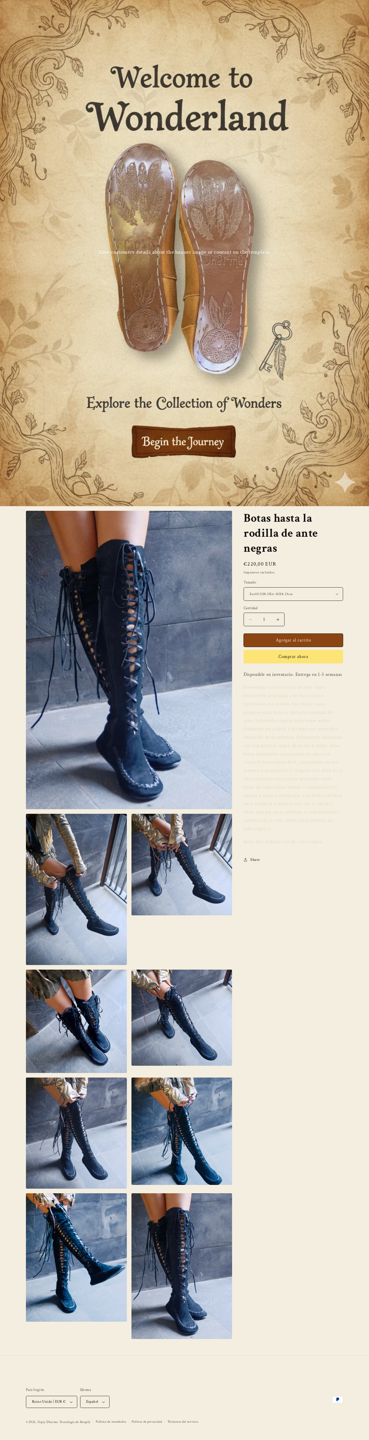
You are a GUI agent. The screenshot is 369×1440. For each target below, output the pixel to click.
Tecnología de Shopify (75, 1422)
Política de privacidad (147, 1422)
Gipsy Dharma (47, 1422)
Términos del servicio (182, 1422)
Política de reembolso (111, 1422)
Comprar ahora (293, 656)
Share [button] (255, 859)
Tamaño (250, 582)
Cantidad (250, 608)
